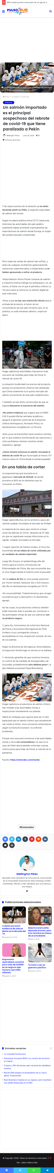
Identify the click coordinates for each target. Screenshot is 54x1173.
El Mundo (25, 97)
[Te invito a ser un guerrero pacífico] (40, 952)
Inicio (7, 97)
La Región (15, 97)
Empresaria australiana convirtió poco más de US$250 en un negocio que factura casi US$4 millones (13, 966)
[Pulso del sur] (17, 11)
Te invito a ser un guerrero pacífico (37, 966)
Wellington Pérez (13, 135)
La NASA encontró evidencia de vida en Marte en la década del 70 (14, 930)
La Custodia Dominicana (15, 1054)
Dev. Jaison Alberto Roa (27, 1162)
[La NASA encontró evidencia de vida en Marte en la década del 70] (14, 914)
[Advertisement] (27, 29)
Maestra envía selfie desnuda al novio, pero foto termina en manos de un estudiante (40, 931)
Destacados (27, 827)
